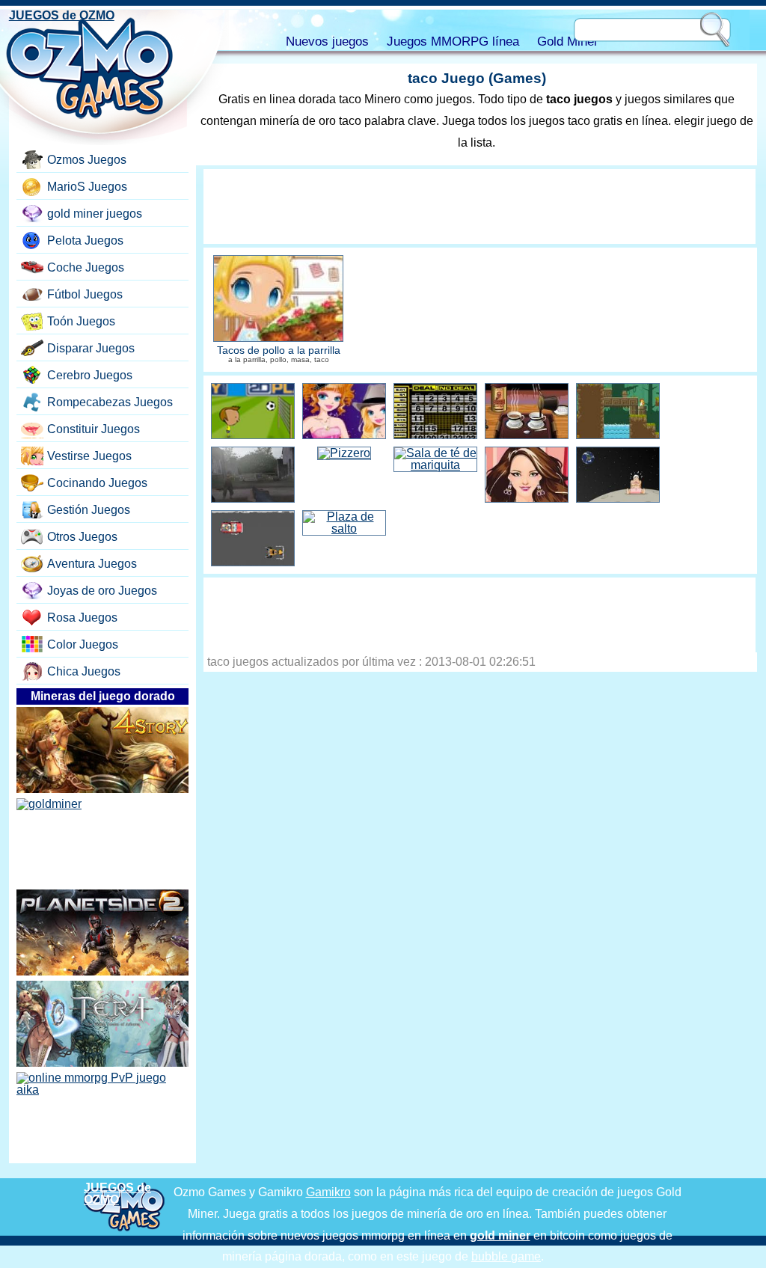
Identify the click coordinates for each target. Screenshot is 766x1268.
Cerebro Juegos (89, 375)
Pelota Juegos (85, 240)
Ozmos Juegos (86, 159)
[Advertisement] (479, 206)
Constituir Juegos (93, 429)
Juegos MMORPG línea (453, 41)
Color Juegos (82, 644)
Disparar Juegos (91, 348)
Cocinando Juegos (97, 483)
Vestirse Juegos (89, 456)
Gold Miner (567, 41)
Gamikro (328, 1192)
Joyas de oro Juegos (102, 590)
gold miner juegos (94, 213)
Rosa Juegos (82, 617)
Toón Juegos (81, 321)
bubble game (506, 1256)
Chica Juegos (83, 671)
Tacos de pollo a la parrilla (278, 350)
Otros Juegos (82, 536)
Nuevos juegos (327, 41)
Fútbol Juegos (85, 294)
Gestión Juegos (88, 509)
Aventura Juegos (92, 563)
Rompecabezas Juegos (110, 402)
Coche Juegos (85, 267)
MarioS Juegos (87, 186)
